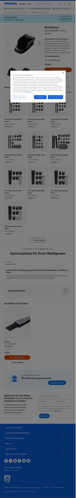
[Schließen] (63, 73)
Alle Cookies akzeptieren (54, 97)
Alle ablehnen (39, 97)
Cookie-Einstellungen (19, 97)
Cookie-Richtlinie (27, 92)
